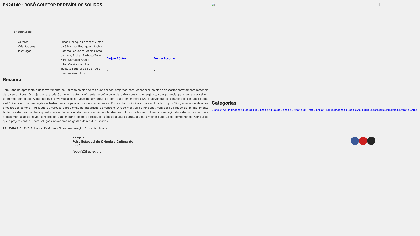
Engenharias (377, 109)
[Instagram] (371, 141)
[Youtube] (363, 141)
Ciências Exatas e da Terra (297, 109)
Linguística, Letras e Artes (401, 109)
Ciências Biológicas (245, 109)
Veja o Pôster (116, 58)
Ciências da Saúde (268, 109)
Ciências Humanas (325, 109)
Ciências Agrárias (222, 109)
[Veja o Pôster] (111, 44)
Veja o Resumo (164, 58)
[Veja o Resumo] (158, 44)
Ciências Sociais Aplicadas (352, 109)
